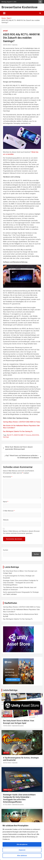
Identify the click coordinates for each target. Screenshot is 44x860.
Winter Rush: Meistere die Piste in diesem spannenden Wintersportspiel (19, 448)
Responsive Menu (40, 2)
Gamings (6, 437)
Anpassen (22, 850)
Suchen (5, 550)
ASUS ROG (35, 435)
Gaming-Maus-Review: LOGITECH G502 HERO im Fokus (21, 422)
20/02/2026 (7, 763)
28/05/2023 (7, 45)
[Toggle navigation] (4, 13)
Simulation (7, 715)
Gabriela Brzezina (18, 726)
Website (5, 520)
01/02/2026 (7, 804)
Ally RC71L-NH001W (13, 435)
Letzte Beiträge (10, 690)
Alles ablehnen (22, 855)
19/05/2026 (7, 726)
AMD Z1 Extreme (25, 435)
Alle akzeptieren (22, 844)
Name (5, 502)
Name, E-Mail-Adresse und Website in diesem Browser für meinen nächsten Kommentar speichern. (21, 532)
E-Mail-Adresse (9, 511)
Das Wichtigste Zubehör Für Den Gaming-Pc (18, 431)
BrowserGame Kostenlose (19, 7)
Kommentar (7, 477)
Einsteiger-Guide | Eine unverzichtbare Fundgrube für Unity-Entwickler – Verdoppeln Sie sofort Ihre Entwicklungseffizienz (20, 583)
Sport (5, 31)
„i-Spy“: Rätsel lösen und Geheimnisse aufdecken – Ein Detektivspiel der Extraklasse (22, 457)
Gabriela (14, 45)
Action (6, 753)
